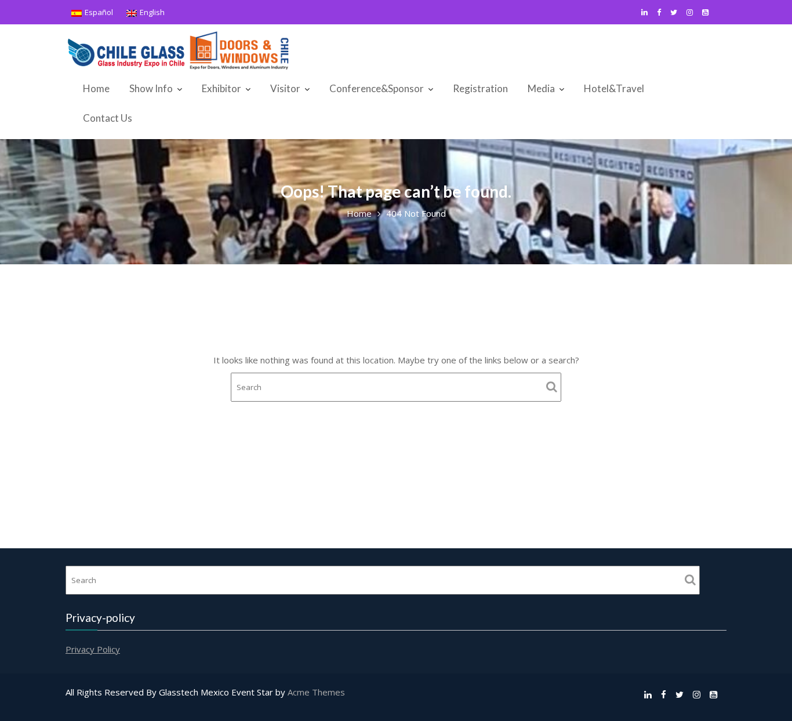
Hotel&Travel (614, 88)
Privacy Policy (93, 649)
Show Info (151, 88)
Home (96, 88)
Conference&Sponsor (376, 88)
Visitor (285, 88)
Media (541, 88)
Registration (480, 88)
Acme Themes (316, 692)
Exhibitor (221, 88)
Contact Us (107, 118)
